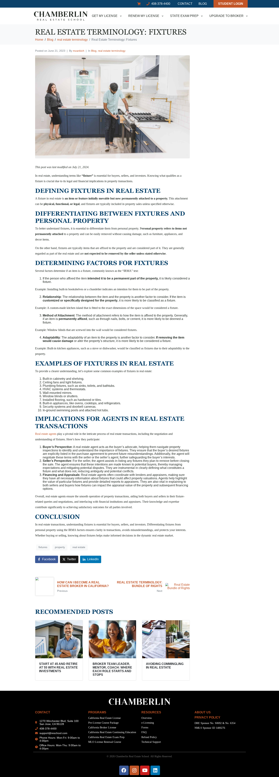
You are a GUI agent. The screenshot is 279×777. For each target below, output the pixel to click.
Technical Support (151, 742)
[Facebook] (124, 770)
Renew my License (143, 15)
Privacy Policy (207, 717)
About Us (203, 712)
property (60, 547)
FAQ (144, 732)
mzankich (78, 50)
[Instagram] (134, 770)
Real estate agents (45, 433)
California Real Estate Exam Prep (106, 737)
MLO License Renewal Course (104, 742)
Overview (146, 718)
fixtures (43, 547)
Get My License (104, 15)
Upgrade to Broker (226, 15)
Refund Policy (149, 737)
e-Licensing (147, 722)
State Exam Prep (184, 15)
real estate (79, 547)
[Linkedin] (155, 770)
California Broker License (102, 727)
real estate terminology (111, 50)
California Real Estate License (104, 718)
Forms (144, 727)
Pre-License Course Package (103, 722)
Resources (151, 712)
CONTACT (42, 712)
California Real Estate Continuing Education (112, 732)
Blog (93, 50)
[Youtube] (145, 770)
